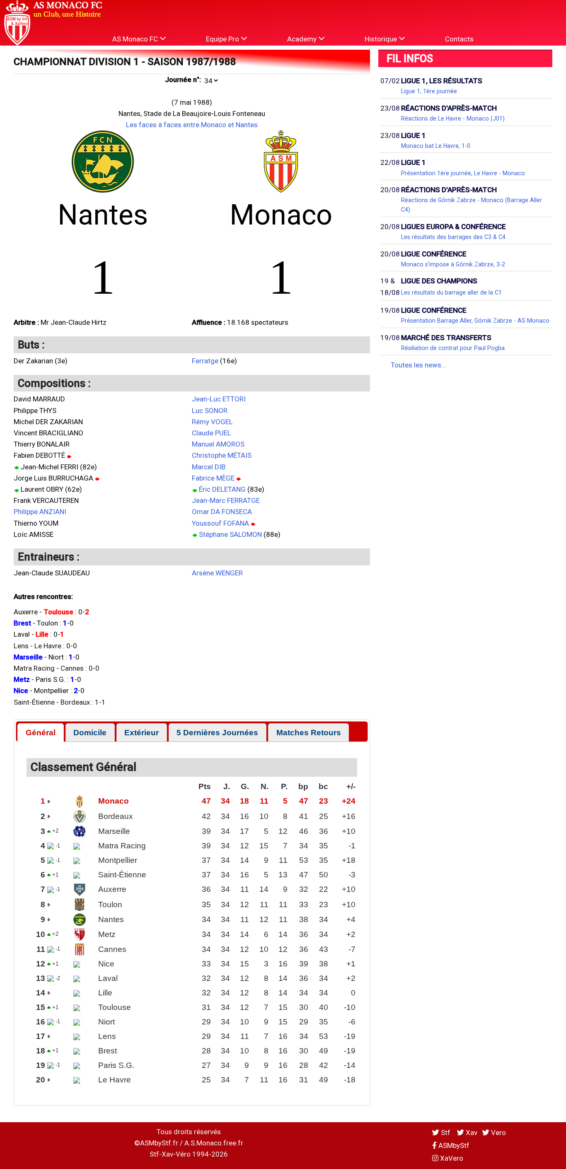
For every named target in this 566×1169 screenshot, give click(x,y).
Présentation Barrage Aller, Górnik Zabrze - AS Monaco (475, 320)
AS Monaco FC (136, 39)
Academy (302, 39)
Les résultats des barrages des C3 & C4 (453, 237)
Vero (497, 1132)
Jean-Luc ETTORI (219, 399)
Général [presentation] (41, 732)
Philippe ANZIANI (40, 511)
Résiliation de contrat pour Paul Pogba (453, 348)
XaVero (450, 1158)
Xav (470, 1132)
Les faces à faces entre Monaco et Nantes (192, 125)
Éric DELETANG (222, 489)
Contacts (459, 39)
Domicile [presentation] (89, 732)
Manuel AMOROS (218, 444)
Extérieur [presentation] (141, 732)
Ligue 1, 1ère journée (429, 91)
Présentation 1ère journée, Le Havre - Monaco (463, 173)
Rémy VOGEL (212, 422)
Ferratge (205, 361)
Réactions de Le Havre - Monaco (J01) (453, 118)
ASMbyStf (453, 1145)
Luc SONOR (209, 410)
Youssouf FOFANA (220, 523)
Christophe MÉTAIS (222, 455)
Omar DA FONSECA (222, 511)
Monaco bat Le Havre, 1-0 (435, 146)
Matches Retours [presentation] (308, 732)
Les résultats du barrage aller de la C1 (451, 292)
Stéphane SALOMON (230, 534)
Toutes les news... (418, 365)
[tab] (40, 732)
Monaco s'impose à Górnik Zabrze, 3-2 (453, 264)
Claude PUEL (211, 433)
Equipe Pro (223, 39)
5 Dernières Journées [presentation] (217, 732)
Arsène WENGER (217, 573)
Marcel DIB (208, 467)
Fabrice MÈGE (213, 478)
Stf (445, 1132)
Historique (382, 39)
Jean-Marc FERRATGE (226, 500)
